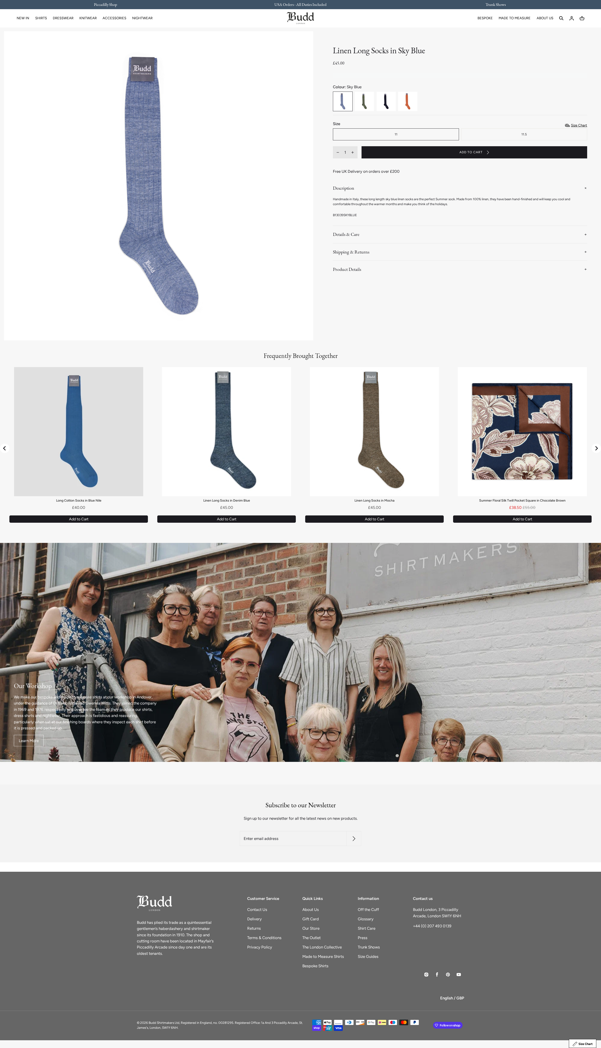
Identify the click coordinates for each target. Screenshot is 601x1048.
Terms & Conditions (264, 937)
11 (396, 134)
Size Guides (368, 956)
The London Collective (322, 947)
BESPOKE (485, 18)
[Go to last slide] (4, 448)
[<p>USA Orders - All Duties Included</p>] (300, 4)
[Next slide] (596, 448)
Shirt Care (366, 928)
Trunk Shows (369, 947)
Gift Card (310, 919)
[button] (561, 18)
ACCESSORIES (114, 18)
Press (362, 937)
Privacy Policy (259, 947)
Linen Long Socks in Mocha (374, 501)
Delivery (254, 919)
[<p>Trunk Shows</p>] (492, 4)
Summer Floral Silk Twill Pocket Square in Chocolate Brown (522, 501)
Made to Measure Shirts (323, 956)
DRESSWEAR (63, 18)
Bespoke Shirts (315, 966)
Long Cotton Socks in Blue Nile (78, 501)
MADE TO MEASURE (515, 18)
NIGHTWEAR (142, 18)
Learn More (29, 740)
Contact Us (257, 909)
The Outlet (311, 937)
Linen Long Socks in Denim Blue (226, 501)
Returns (254, 928)
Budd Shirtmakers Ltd (164, 1023)
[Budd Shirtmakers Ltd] (300, 18)
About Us (310, 909)
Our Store (311, 928)
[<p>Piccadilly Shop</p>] (108, 4)
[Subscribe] (354, 838)
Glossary (366, 919)
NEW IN (23, 18)
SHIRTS (41, 18)
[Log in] (571, 18)
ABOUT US (545, 18)
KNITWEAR (88, 18)
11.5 (524, 134)
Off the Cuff (368, 909)
